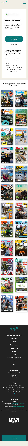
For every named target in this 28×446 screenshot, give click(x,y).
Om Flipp (14, 354)
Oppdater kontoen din (14, 335)
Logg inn (14, 44)
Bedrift (14, 351)
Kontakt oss (14, 348)
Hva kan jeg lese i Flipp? (14, 385)
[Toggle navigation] (24, 2)
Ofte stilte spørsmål (14, 357)
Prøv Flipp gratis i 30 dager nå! (14, 39)
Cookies (14, 338)
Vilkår (14, 341)
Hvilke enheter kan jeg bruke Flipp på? (14, 387)
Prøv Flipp (14, 438)
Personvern (14, 345)
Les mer (14, 393)
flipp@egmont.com (18, 406)
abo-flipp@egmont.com (18, 403)
